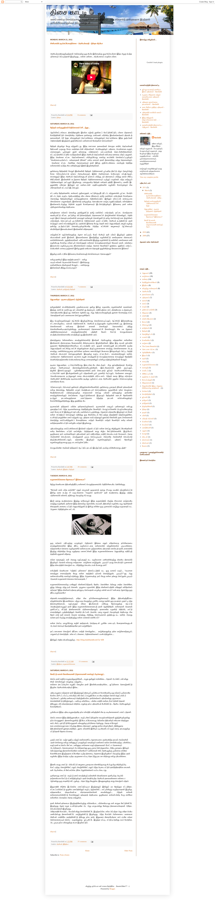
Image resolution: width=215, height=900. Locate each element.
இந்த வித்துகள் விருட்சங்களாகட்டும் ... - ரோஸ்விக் (151, 120)
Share (52, 105)
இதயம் (144, 355)
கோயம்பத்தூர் (147, 380)
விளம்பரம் (145, 443)
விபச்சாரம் (145, 440)
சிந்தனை (145, 313)
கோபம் (144, 322)
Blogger (112, 889)
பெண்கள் (145, 422)
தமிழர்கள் (145, 328)
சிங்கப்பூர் (145, 325)
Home (87, 851)
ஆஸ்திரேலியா (147, 352)
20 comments (82, 467)
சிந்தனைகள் (146, 383)
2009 (145, 236)
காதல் (144, 307)
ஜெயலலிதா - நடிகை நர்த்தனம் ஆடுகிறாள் (67, 299)
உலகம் (144, 304)
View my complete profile (149, 177)
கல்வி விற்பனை (147, 319)
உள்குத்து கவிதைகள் (149, 288)
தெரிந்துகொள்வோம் (149, 282)
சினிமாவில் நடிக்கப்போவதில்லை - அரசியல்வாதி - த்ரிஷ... (153, 196)
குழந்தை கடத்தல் (148, 377)
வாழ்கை (145, 343)
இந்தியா (66, 469)
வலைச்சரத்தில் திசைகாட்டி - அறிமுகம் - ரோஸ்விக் (152, 126)
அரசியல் (59, 289)
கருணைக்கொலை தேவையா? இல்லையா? (67, 479)
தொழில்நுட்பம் (147, 334)
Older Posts (128, 851)
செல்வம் (145, 391)
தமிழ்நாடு (66, 289)
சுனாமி (144, 301)
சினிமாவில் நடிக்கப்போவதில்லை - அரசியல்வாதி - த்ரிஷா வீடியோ (76, 43)
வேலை (144, 446)
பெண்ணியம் (146, 340)
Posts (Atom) (64, 855)
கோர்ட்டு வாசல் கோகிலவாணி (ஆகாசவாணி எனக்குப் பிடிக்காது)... (77, 674)
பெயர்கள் (145, 425)
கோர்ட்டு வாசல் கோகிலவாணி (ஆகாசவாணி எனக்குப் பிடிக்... (153, 223)
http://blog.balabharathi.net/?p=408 (90, 640)
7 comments (82, 287)
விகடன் (145, 437)
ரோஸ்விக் (157, 138)
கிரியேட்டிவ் (146, 374)
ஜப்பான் (144, 397)
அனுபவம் (145, 273)
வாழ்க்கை (145, 276)
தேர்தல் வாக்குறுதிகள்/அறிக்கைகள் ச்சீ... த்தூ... (70, 128)
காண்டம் (145, 371)
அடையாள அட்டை (148, 349)
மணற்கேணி (146, 428)
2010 (145, 232)
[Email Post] (90, 115)
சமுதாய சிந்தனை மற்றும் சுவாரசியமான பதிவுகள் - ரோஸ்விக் (151, 97)
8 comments (82, 115)
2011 (145, 187)
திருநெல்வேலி (147, 406)
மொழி (144, 434)
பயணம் (144, 337)
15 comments (83, 661)
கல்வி (144, 316)
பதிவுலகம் (145, 298)
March (147, 190)
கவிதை (145, 279)
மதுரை (144, 431)
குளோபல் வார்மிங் (148, 310)
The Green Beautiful (149, 346)
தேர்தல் (72, 289)
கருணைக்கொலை (69, 664)
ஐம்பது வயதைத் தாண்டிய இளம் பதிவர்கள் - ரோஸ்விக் (152, 91)
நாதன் (144, 412)
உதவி (144, 359)
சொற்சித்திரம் (147, 394)
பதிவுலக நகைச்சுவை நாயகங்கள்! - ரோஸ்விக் (150, 103)
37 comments (82, 841)
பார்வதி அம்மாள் (148, 419)
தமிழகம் (145, 400)
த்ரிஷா (59, 117)
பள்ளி (144, 415)
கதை (144, 362)
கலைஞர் (145, 368)
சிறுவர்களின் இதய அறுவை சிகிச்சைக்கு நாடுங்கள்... (152, 387)
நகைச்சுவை (146, 295)
